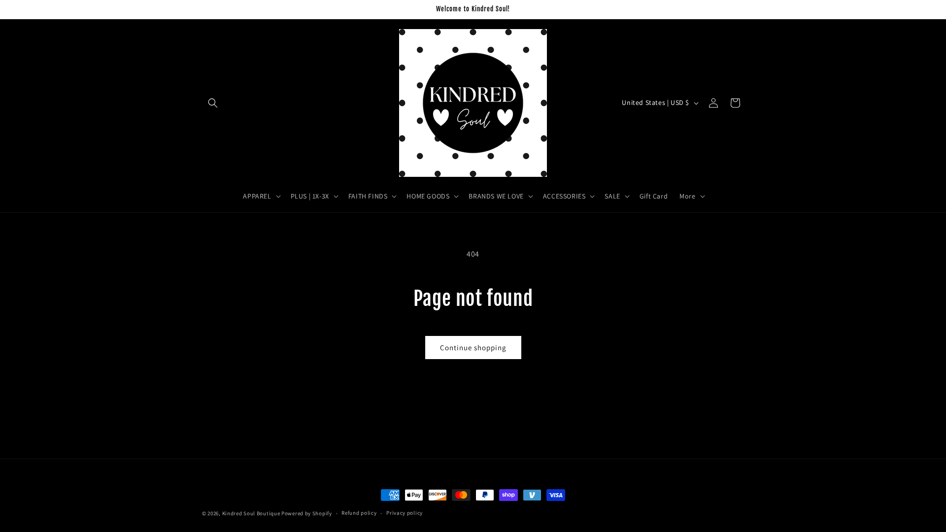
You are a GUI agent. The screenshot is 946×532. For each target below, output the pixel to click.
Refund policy (358, 512)
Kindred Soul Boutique (251, 513)
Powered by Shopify (306, 513)
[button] (213, 103)
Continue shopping (473, 347)
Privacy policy (404, 512)
